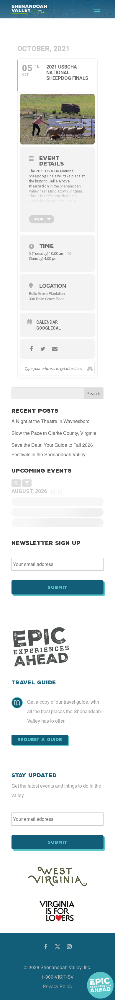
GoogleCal (48, 328)
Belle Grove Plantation (47, 293)
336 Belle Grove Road (47, 298)
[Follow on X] (57, 946)
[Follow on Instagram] (69, 946)
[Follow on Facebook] (45, 946)
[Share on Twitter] (43, 349)
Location (52, 286)
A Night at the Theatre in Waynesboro (51, 421)
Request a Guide (39, 740)
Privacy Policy (58, 986)
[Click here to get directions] (89, 368)
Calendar (47, 322)
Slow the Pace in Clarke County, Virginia (54, 433)
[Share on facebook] (31, 349)
